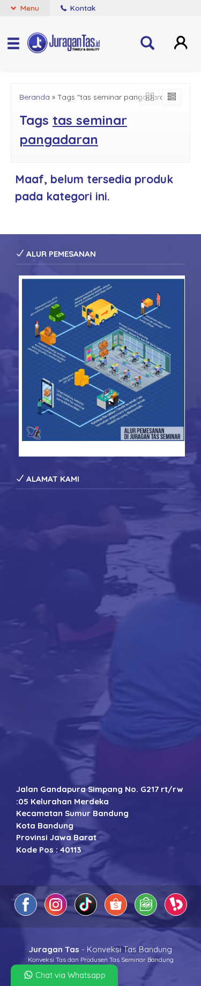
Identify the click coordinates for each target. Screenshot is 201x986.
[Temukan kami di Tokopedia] (147, 913)
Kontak (81, 7)
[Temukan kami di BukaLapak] (176, 913)
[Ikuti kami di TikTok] (87, 913)
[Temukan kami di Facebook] (26, 913)
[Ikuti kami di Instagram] (56, 913)
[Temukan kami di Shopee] (117, 913)
